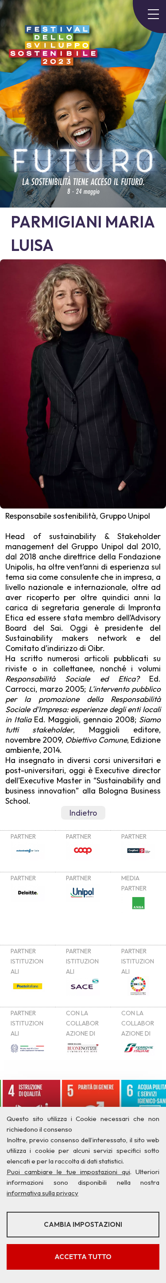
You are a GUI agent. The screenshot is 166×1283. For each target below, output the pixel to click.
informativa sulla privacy (42, 1193)
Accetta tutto (83, 1256)
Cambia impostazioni (83, 1224)
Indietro (83, 813)
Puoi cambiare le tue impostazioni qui (68, 1171)
